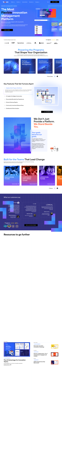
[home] (5, 2)
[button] (13, 2)
